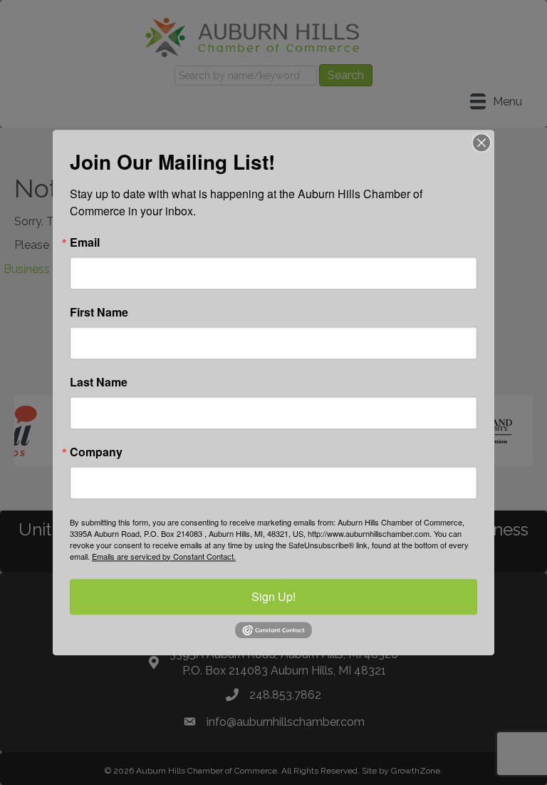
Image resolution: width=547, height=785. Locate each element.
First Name (99, 312)
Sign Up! (273, 596)
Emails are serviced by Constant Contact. (164, 556)
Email (85, 242)
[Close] (481, 142)
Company (96, 452)
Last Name (98, 382)
